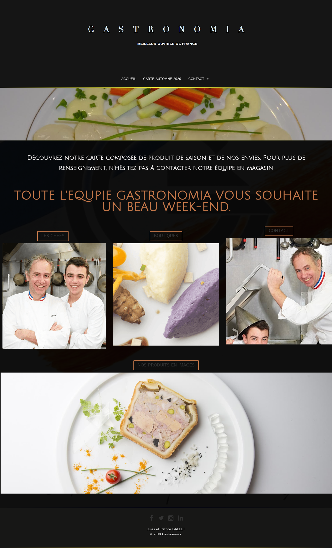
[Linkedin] (180, 518)
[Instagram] (171, 518)
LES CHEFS (52, 236)
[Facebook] (151, 518)
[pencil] (279, 291)
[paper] (53, 296)
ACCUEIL (128, 79)
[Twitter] (161, 518)
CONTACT (196, 79)
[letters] (166, 294)
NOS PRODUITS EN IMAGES (166, 365)
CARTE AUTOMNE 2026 (162, 79)
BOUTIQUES (166, 236)
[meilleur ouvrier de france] (166, 36)
